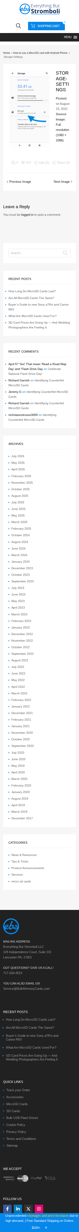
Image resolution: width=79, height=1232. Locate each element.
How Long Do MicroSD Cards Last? (32, 291)
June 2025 (18, 509)
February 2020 (21, 785)
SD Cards (13, 1111)
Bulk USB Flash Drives (22, 1118)
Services (17, 874)
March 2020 (19, 779)
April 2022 (18, 686)
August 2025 (19, 495)
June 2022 (18, 673)
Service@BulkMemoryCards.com (26, 988)
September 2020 (22, 746)
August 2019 (19, 798)
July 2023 (17, 588)
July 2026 (17, 456)
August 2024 (19, 542)
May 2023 (18, 601)
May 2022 (18, 680)
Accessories (15, 1097)
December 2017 (22, 818)
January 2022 (20, 706)
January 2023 (20, 627)
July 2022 (17, 667)
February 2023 (21, 621)
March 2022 (19, 693)
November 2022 (22, 640)
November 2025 (22, 482)
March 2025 (19, 522)
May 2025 (18, 515)
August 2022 (19, 660)
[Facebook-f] (7, 1209)
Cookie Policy (15, 1125)
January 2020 (20, 792)
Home (6, 52)
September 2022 (22, 653)
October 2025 (20, 489)
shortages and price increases (48, 1215)
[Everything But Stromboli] (40, 15)
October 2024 (20, 535)
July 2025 (17, 502)
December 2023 (22, 568)
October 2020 (20, 739)
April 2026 (18, 469)
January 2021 (20, 726)
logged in (27, 214)
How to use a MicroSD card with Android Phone (40, 52)
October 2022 (20, 647)
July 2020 (17, 752)
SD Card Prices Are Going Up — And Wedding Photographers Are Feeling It (32, 1057)
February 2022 (21, 700)
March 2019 (19, 811)
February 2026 (21, 476)
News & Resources (24, 855)
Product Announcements (27, 868)
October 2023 (20, 574)
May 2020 (18, 765)
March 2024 (19, 555)
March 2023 (19, 614)
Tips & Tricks (19, 861)
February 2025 (21, 528)
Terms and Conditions (21, 1139)
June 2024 (18, 548)
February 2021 (21, 719)
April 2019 (18, 805)
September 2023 (22, 581)
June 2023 (18, 594)
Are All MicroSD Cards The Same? (31, 298)
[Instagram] (39, 1209)
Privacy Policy (16, 1132)
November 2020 (22, 732)
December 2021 (22, 713)
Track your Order (18, 1090)
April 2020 (18, 772)
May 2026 (18, 462)
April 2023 (18, 607)
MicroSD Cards (17, 1104)
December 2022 (22, 634)
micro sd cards (21, 881)
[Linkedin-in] (18, 1209)
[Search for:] (39, 253)
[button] (68, 37)
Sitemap (12, 1145)
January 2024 (20, 561)
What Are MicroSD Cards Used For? (32, 316)
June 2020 (18, 759)
